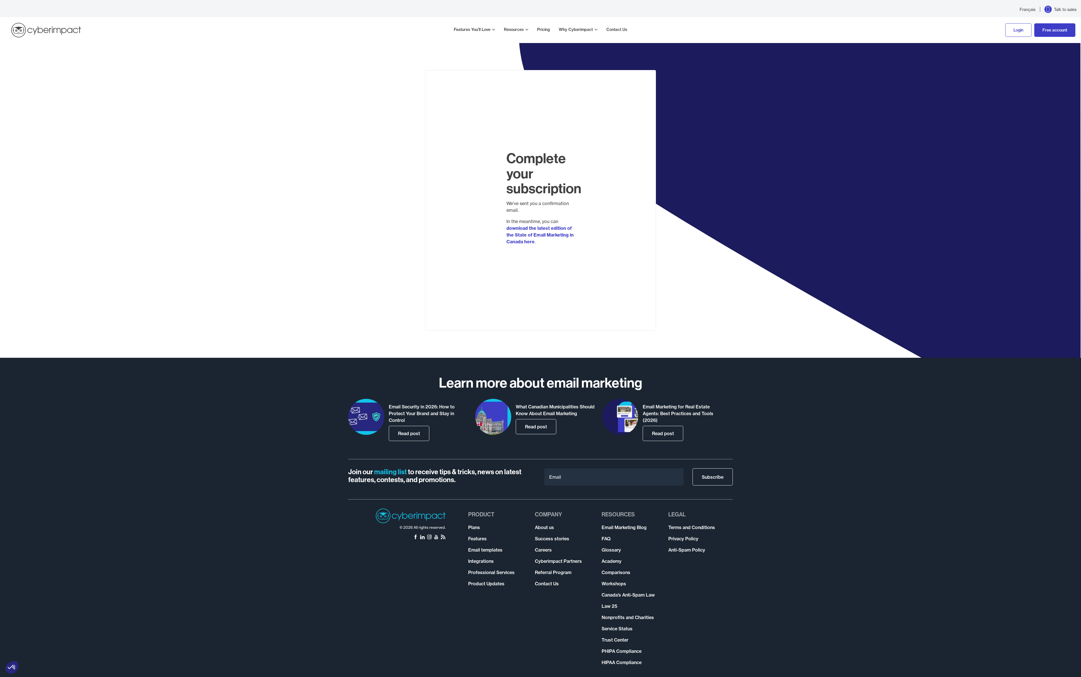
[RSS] (443, 537)
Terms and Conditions (691, 527)
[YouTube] (436, 537)
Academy (612, 561)
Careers (543, 550)
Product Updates (486, 583)
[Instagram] (429, 537)
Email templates (485, 550)
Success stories (552, 538)
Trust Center (615, 640)
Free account (1054, 30)
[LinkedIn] (422, 537)
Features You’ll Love (472, 29)
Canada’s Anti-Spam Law (628, 595)
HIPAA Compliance (622, 662)
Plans (474, 527)
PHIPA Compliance (622, 651)
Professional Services (491, 572)
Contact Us (616, 29)
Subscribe (712, 477)
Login (1018, 30)
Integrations (481, 561)
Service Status (617, 628)
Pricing (543, 29)
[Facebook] (415, 537)
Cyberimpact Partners (558, 561)
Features (477, 538)
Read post (409, 433)
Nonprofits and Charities (628, 617)
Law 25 (609, 606)
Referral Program (553, 572)
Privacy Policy (683, 538)
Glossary (611, 550)
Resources (514, 29)
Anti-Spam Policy (686, 550)
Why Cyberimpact (576, 29)
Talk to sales (1065, 9)
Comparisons (616, 572)
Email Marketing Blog (624, 527)
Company (548, 514)
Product (481, 514)
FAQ (606, 538)
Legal (677, 514)
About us (544, 527)
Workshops (614, 583)
